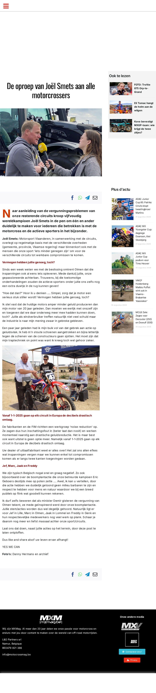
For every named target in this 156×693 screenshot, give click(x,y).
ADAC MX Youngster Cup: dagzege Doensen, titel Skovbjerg (144, 233)
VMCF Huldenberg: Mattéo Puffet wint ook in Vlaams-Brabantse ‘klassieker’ (143, 290)
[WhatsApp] (79, 198)
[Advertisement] (78, 683)
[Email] (95, 198)
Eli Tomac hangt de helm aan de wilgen (144, 107)
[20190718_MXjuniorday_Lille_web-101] (132, 623)
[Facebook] (72, 198)
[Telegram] (87, 198)
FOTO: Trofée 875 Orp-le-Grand (142, 88)
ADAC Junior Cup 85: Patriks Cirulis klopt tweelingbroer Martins (144, 206)
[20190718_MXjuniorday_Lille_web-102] (132, 634)
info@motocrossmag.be (16, 654)
